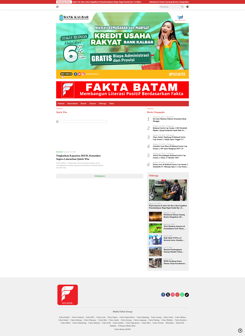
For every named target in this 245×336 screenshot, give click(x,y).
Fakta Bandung (143, 317)
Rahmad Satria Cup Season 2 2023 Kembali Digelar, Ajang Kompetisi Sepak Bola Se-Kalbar (170, 129)
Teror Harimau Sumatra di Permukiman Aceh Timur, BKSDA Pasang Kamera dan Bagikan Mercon (175, 227)
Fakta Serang (126, 320)
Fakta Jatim (168, 317)
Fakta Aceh (100, 317)
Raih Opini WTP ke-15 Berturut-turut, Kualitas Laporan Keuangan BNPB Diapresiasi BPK (174, 239)
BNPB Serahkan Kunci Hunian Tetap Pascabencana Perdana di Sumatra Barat (175, 262)
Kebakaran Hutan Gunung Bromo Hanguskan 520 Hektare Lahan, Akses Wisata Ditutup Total (175, 2)
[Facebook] (163, 295)
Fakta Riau (146, 323)
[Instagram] (173, 295)
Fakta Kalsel (63, 320)
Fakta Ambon (118, 323)
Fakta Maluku (167, 320)
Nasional (61, 104)
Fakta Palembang (79, 323)
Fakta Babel (65, 323)
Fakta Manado (94, 323)
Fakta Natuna (158, 323)
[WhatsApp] (182, 295)
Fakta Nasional (78, 317)
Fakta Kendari (180, 320)
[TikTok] (187, 295)
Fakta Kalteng (76, 320)
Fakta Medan (180, 317)
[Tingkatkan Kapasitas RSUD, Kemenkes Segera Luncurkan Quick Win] (81, 134)
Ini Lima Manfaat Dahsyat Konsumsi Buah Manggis (169, 120)
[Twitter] (168, 295)
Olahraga (102, 104)
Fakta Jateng (156, 317)
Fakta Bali (103, 320)
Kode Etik (180, 323)
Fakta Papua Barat (127, 317)
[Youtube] (177, 295)
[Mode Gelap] (187, 7)
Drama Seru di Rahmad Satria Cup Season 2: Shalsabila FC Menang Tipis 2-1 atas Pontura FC (170, 166)
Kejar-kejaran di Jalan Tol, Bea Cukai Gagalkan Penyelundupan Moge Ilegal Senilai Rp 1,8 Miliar (84, 2)
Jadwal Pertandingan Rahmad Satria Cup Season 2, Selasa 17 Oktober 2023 (169, 156)
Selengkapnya (99, 176)
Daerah (83, 104)
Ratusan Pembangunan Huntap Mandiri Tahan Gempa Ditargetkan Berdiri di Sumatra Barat (174, 251)
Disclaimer (170, 323)
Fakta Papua (112, 317)
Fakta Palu (106, 323)
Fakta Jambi (114, 320)
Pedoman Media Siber (127, 326)
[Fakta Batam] (122, 89)
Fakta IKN (90, 317)
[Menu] (58, 7)
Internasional (72, 104)
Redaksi (113, 326)
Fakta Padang (153, 320)
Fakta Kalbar (64, 317)
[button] (182, 7)
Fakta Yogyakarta (133, 323)
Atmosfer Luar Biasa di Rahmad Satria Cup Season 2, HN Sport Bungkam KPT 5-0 (170, 147)
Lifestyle (92, 104)
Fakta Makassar (90, 320)
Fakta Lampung (140, 320)
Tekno (111, 104)
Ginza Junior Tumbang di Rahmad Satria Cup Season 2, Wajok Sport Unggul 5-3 (169, 138)
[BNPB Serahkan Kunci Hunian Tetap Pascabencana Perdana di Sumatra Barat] (155, 263)
